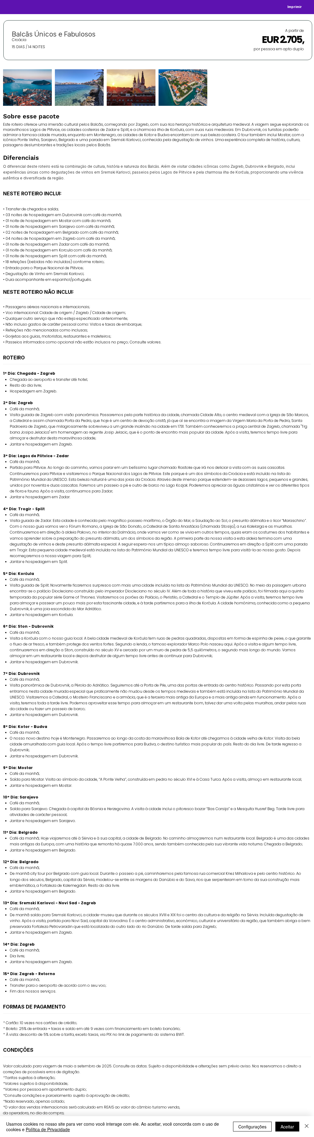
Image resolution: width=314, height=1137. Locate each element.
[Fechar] (306, 1126)
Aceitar (287, 1127)
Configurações (252, 1127)
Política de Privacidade (48, 1129)
